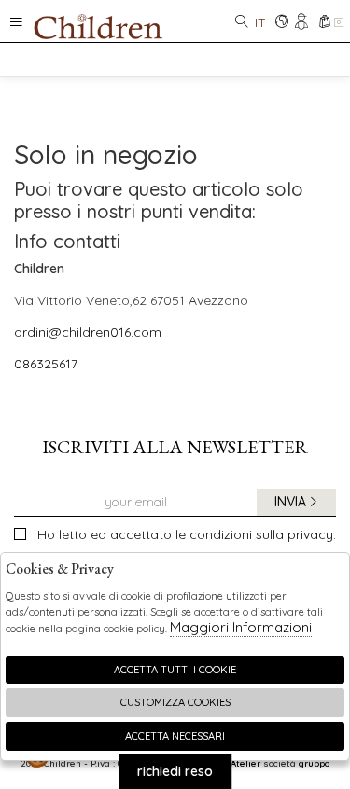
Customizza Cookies (175, 702)
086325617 (45, 363)
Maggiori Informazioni (241, 627)
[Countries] (281, 23)
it (260, 22)
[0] (324, 23)
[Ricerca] (241, 23)
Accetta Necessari (175, 735)
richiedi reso (175, 771)
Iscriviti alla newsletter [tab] (175, 447)
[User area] (303, 23)
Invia (290, 501)
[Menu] (16, 21)
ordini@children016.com (87, 332)
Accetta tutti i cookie (175, 669)
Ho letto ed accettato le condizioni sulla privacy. (186, 534)
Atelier (245, 762)
